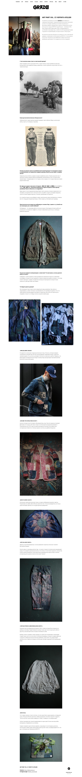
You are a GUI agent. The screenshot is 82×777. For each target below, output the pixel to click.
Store (64, 1)
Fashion (18, 1)
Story (31, 1)
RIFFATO (60, 20)
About (60, 1)
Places (36, 1)
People (26, 1)
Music (41, 1)
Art (22, 1)
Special (51, 1)
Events (46, 1)
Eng (56, 1)
